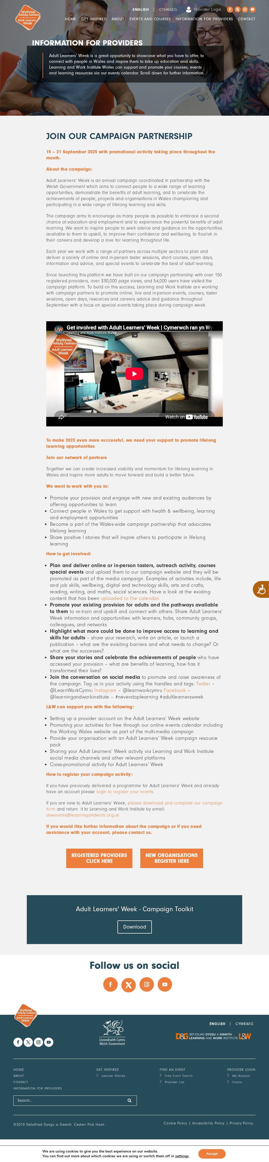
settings (182, 1156)
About (118, 19)
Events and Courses (150, 19)
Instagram (105, 690)
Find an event (172, 1070)
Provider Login (207, 9)
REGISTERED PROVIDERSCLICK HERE (99, 858)
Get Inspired (94, 19)
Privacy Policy (241, 1123)
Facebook (175, 690)
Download (134, 927)
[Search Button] (129, 1100)
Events (237, 1082)
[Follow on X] (238, 9)
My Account (241, 1076)
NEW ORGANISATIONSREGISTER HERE (172, 858)
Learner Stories (113, 1076)
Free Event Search (179, 1076)
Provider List (174, 1082)
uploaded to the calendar (129, 598)
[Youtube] (253, 10)
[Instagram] (245, 10)
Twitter (203, 684)
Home (70, 19)
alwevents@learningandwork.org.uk (82, 815)
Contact (247, 19)
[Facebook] (230, 10)
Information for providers (204, 19)
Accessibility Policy (208, 1123)
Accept (212, 1153)
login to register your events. (125, 791)
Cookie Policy (175, 1123)
